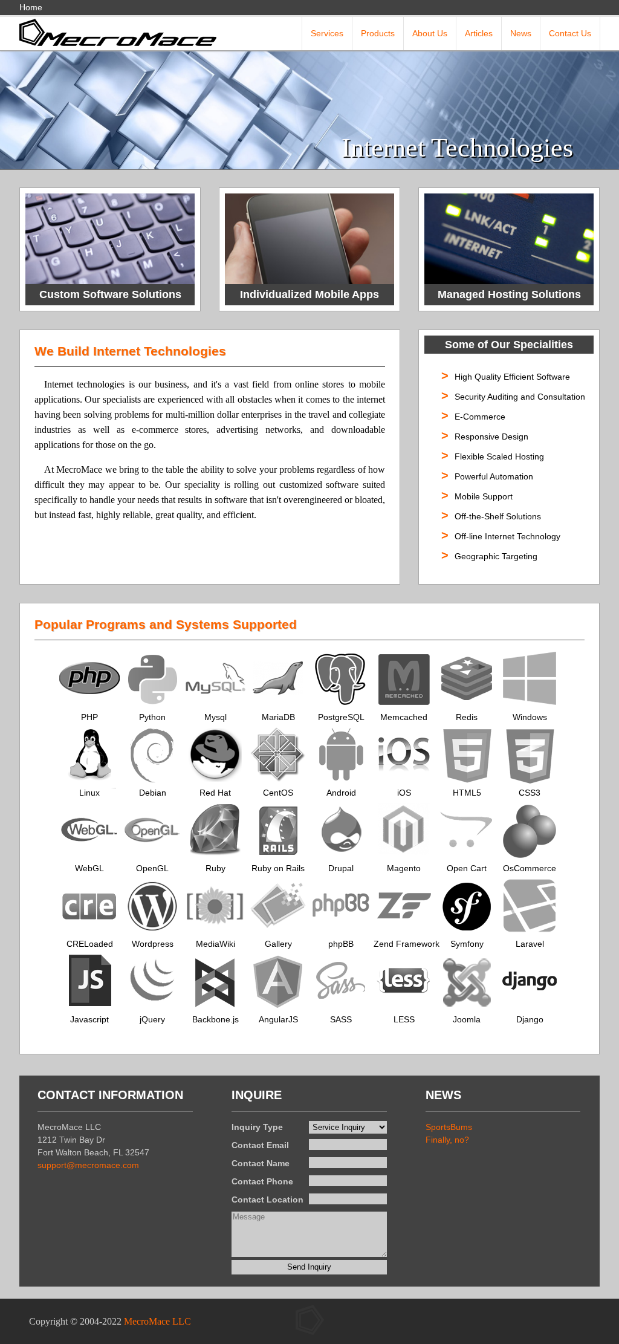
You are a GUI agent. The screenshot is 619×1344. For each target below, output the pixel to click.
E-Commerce (480, 416)
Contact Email (260, 1145)
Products (378, 33)
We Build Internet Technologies (130, 351)
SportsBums (449, 1127)
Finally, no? (447, 1139)
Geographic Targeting (496, 556)
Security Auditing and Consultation (520, 396)
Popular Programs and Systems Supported (165, 624)
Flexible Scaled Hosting (499, 456)
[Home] (117, 31)
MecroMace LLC (157, 1321)
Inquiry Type (257, 1127)
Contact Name (261, 1163)
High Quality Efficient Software (512, 376)
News (520, 33)
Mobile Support (484, 496)
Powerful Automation (494, 476)
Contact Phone (262, 1181)
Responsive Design (491, 436)
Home (30, 7)
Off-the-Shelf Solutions (498, 516)
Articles (479, 33)
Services (327, 33)
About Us (429, 33)
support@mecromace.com (88, 1165)
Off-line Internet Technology (507, 536)
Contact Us (570, 33)
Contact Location (267, 1199)
